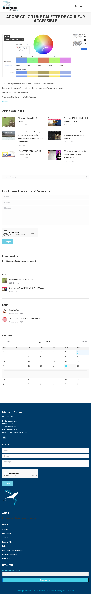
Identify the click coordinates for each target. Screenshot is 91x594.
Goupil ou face (14, 310)
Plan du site (70, 591)
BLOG (7, 36)
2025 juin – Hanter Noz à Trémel (27, 119)
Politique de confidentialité (43, 591)
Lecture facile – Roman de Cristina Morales (25, 318)
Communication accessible (14, 39)
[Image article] (8, 122)
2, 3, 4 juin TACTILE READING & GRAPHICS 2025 (76, 119)
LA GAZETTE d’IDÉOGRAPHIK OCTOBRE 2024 (29, 152)
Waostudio (28, 591)
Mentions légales (59, 591)
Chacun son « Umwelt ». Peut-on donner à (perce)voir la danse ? (75, 135)
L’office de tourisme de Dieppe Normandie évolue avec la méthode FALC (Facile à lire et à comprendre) (30, 137)
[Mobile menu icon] (87, 6)
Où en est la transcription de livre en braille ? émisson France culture (75, 154)
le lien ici (5, 101)
